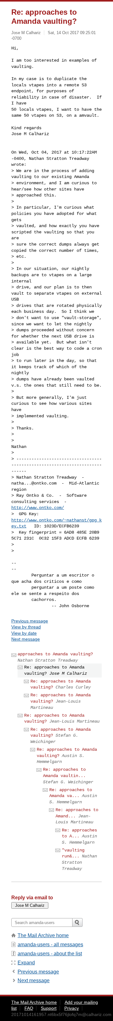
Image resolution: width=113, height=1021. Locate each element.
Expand (26, 962)
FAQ (28, 1008)
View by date (24, 633)
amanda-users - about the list (50, 953)
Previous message (29, 620)
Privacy (71, 1008)
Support (48, 1008)
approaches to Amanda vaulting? (55, 654)
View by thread (26, 626)
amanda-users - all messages (50, 944)
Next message (25, 639)
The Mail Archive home (43, 935)
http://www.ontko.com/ (37, 507)
